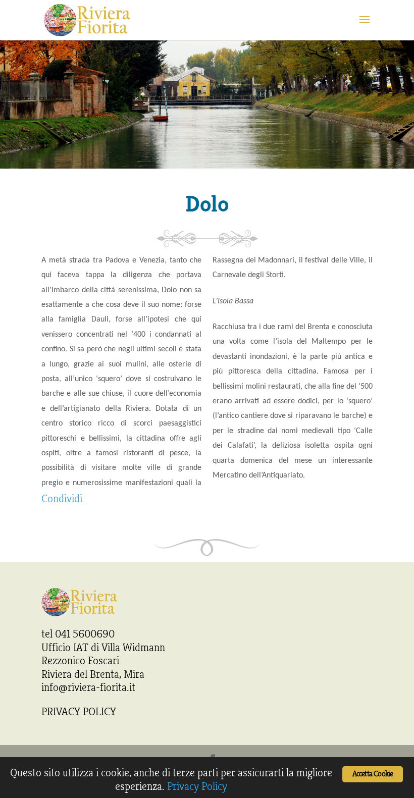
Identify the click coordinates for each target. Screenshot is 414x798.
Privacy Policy (197, 786)
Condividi (61, 498)
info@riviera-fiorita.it (88, 687)
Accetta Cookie (372, 774)
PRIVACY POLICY (78, 711)
